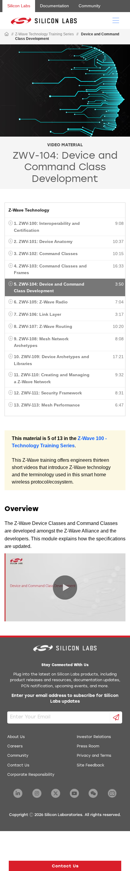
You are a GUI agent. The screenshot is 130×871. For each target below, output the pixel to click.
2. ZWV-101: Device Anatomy (43, 241)
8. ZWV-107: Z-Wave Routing (43, 326)
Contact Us (18, 765)
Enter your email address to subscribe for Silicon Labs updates (65, 699)
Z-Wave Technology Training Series (44, 34)
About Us (16, 737)
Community (89, 5)
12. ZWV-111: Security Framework (48, 392)
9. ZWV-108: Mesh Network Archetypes (41, 342)
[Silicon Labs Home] (7, 34)
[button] (65, 866)
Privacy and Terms (94, 756)
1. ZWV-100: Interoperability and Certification (47, 226)
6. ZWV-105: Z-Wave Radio (41, 302)
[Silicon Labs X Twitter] (55, 793)
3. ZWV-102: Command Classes (46, 253)
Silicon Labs (18, 5)
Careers (15, 746)
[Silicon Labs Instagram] (36, 793)
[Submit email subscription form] (116, 717)
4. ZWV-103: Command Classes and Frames (50, 269)
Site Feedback (90, 765)
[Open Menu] (115, 20)
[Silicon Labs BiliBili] (112, 793)
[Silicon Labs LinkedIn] (17, 793)
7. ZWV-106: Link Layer (37, 314)
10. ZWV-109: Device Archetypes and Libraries (51, 360)
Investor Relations (94, 737)
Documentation (54, 5)
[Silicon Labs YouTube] (74, 793)
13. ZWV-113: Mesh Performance (47, 405)
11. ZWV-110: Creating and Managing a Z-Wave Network (51, 378)
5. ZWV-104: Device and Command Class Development (49, 287)
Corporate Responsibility (30, 775)
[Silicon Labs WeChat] (93, 793)
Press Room (88, 746)
